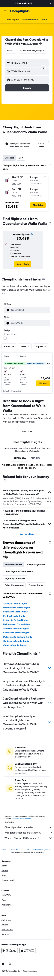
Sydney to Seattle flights (15, 603)
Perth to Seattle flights (14, 616)
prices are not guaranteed (21, 818)
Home (5, 850)
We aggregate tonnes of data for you (22, 832)
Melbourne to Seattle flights (16, 607)
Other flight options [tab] (14, 585)
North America (16, 850)
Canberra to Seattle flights (16, 641)
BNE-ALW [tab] (27, 431)
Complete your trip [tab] (36, 564)
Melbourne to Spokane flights (17, 637)
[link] (22, 264)
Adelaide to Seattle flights (16, 628)
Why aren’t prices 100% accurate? (21, 838)
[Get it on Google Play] (10, 950)
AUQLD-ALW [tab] (20, 458)
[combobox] (30, 310)
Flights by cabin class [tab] (15, 578)
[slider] (5, 338)
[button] (50, 3)
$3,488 (32, 43)
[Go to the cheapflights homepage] (21, 11)
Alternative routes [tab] (13, 564)
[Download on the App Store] (28, 950)
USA (27, 850)
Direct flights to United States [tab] (19, 571)
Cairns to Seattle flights (14, 645)
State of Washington (40, 850)
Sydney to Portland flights (15, 620)
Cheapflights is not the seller (18, 827)
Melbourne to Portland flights (17, 624)
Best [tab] (21, 158)
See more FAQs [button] (27, 534)
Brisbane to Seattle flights (15, 612)
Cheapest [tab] (9, 158)
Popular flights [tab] (36, 585)
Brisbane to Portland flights (16, 632)
